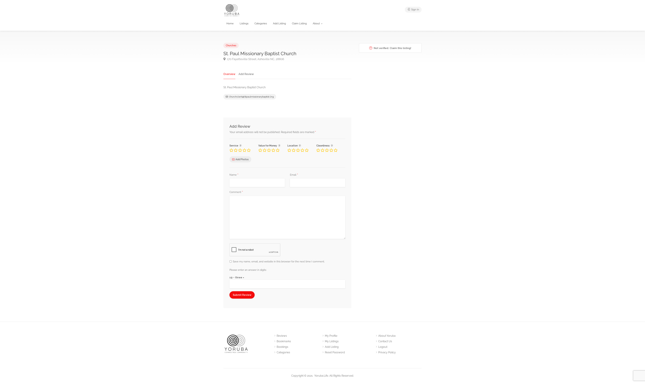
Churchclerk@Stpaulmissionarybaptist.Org (251, 96)
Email (294, 175)
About (316, 23)
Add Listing (279, 23)
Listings (244, 23)
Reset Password (335, 352)
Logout (382, 346)
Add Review (246, 74)
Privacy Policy (387, 352)
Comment (236, 192)
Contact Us (385, 341)
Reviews (282, 335)
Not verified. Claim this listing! (392, 48)
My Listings (332, 341)
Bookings (282, 346)
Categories (260, 23)
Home (230, 23)
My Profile (331, 335)
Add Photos (242, 159)
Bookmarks (284, 341)
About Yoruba (387, 335)
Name (233, 175)
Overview (229, 74)
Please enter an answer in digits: (248, 269)
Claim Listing (299, 23)
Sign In (415, 9)
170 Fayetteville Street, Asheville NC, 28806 (255, 59)
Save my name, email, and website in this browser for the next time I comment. (279, 261)
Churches (231, 45)
